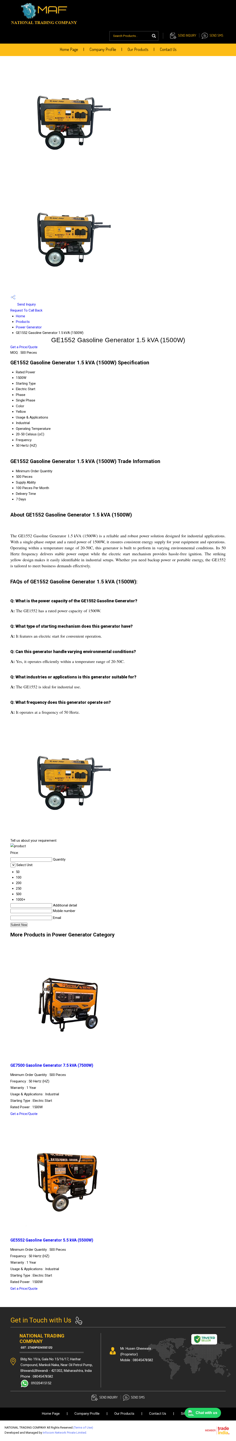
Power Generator (29, 327)
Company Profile (103, 49)
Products (23, 322)
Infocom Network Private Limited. (65, 1432)
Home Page (69, 49)
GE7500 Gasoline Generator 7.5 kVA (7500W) (51, 1065)
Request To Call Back (26, 310)
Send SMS (216, 35)
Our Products (138, 49)
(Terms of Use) (83, 1427)
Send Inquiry (187, 35)
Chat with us (206, 1413)
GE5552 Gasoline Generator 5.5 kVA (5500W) (51, 1240)
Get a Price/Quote (24, 347)
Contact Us (168, 49)
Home (20, 316)
